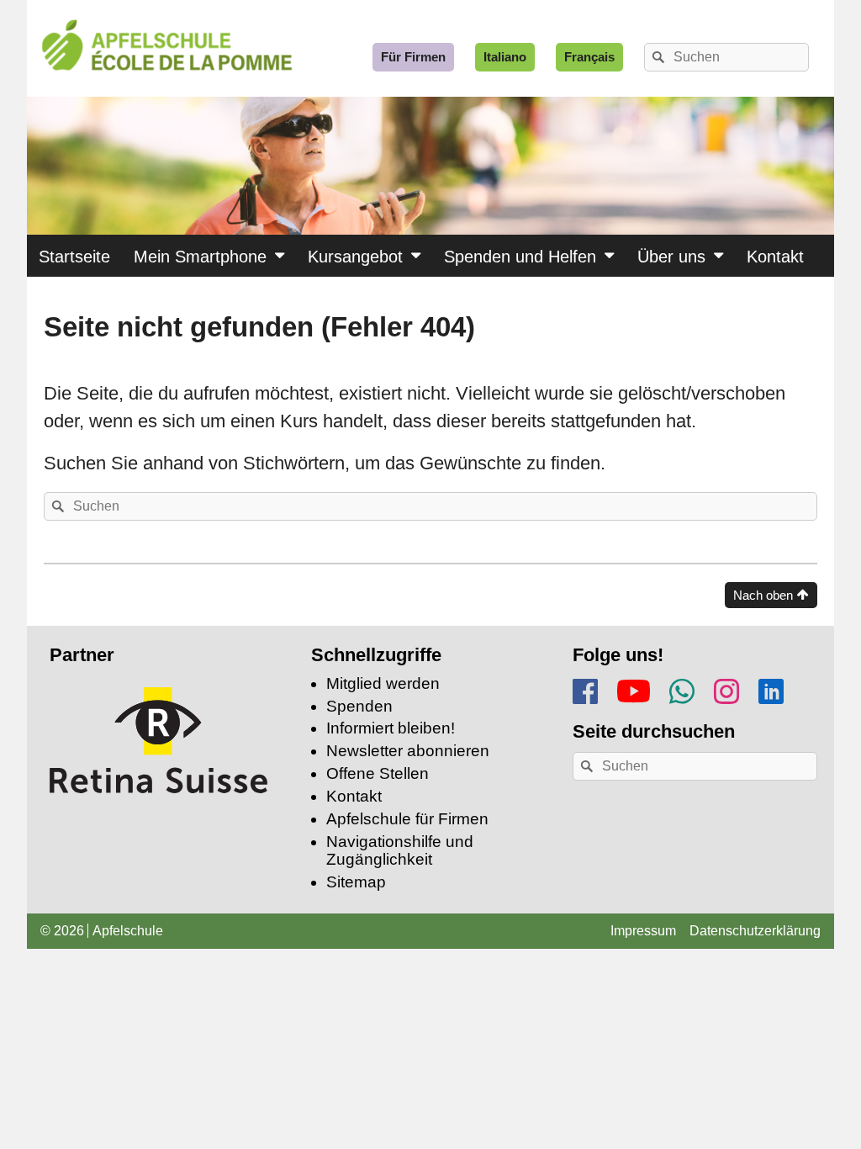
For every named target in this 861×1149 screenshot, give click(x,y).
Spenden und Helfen (520, 256)
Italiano (504, 57)
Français (589, 57)
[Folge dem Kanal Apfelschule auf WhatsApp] (682, 689)
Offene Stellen (377, 773)
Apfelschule (127, 931)
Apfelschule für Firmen (407, 819)
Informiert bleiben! (390, 728)
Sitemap (356, 882)
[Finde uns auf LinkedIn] (771, 689)
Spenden (359, 706)
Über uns (671, 256)
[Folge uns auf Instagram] (726, 689)
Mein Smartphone (200, 256)
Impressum (643, 931)
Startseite (74, 256)
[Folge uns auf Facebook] (585, 689)
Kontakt (775, 256)
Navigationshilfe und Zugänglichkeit (399, 850)
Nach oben (763, 595)
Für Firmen (413, 57)
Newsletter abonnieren (407, 751)
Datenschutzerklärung (755, 931)
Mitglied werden (383, 683)
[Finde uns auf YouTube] (633, 687)
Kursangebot (355, 256)
